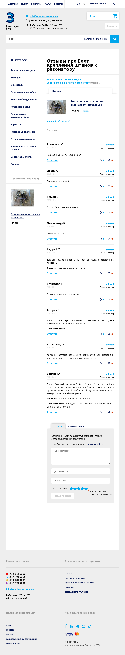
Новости (58, 4)
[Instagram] (84, 625)
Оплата (24, 4)
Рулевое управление (23, 131)
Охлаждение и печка (23, 139)
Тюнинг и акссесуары (23, 70)
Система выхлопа (21, 156)
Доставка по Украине (75, 578)
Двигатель (17, 84)
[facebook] (66, 625)
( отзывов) (64, 121)
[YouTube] (71, 625)
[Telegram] (78, 625)
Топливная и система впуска (23, 148)
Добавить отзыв (63, 496)
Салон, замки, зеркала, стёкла (20, 115)
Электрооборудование (24, 99)
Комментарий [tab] (76, 426)
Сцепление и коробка (23, 92)
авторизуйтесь (96, 444)
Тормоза (16, 124)
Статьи (47, 4)
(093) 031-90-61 (17, 579)
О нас (8, 625)
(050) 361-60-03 (37, 20)
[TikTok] (90, 625)
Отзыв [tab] (58, 426)
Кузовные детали (21, 106)
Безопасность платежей (77, 592)
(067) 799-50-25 (54, 20)
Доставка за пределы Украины (80, 583)
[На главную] (10, 17)
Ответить (52, 160)
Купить (85, 111)
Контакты (36, 4)
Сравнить (112, 26)
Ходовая (16, 77)
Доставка (13, 4)
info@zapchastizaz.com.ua (44, 15)
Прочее (15, 164)
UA (78, 3)
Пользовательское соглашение (21, 639)
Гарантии (69, 587)
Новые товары (13, 643)
